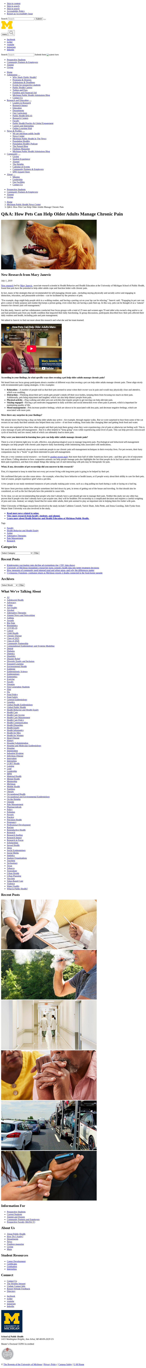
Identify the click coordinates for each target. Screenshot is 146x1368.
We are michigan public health (26, 133)
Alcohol (10, 610)
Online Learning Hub (22, 128)
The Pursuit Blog (20, 146)
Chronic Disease (14, 636)
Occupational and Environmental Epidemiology (28, 797)
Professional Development (19, 825)
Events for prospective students (26, 85)
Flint (9, 689)
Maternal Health (14, 776)
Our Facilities (19, 182)
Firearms (11, 684)
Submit (39, 19)
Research (11, 541)
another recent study (59, 457)
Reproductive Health (16, 830)
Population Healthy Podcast (25, 144)
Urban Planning (14, 876)
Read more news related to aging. (23, 513)
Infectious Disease (15, 756)
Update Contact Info (16, 1286)
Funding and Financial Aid (25, 92)
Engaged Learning (15, 664)
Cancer (10, 630)
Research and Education (18, 100)
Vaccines (11, 878)
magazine (15, 1244)
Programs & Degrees (22, 80)
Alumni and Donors (16, 1217)
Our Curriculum (20, 113)
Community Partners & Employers (22, 62)
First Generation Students (18, 687)
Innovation (12, 758)
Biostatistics (12, 625)
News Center (18, 136)
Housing (11, 748)
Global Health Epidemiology (20, 705)
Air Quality (12, 607)
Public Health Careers (22, 87)
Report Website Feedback (18, 1289)
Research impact (14, 837)
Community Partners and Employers (23, 1219)
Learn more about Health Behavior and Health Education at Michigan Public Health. (48, 518)
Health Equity (13, 728)
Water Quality (13, 886)
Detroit (10, 648)
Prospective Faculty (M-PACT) (21, 1222)
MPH (9, 774)
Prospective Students (16, 59)
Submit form (40, 54)
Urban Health (13, 873)
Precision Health (14, 820)
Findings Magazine (21, 149)
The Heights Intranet (16, 1283)
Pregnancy (11, 822)
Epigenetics (12, 676)
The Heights (18, 164)
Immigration (12, 751)
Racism (10, 827)
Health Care (12, 712)
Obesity (10, 791)
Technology (12, 863)
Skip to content (13, 3)
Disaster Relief (13, 659)
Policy (10, 809)
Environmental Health (17, 666)
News (9, 1241)
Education (17, 108)
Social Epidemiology (16, 850)
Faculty (16, 121)
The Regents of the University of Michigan (22, 1364)
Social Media (13, 853)
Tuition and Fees (20, 90)
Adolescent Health (15, 600)
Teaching (11, 860)
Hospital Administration (17, 743)
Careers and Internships (23, 126)
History (10, 740)
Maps (9, 1249)
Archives (7, 579)
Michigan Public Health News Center (24, 204)
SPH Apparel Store (21, 172)
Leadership (18, 179)
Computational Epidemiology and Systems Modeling (30, 646)
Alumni (10, 65)
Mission (16, 177)
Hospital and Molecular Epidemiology (24, 745)
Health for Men (14, 733)
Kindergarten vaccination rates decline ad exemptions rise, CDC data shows (41, 565)
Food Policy (12, 694)
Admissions (12, 75)
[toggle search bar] (11, 33)
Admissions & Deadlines (24, 82)
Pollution (11, 812)
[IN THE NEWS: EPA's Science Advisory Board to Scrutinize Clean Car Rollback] (49, 1149)
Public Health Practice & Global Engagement (33, 123)
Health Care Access (16, 715)
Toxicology (12, 871)
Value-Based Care (15, 881)
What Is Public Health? (17, 888)
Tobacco (11, 868)
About (10, 174)
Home (9, 72)
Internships (12, 761)
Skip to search (13, 6)
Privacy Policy (50, 1364)
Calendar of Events (21, 167)
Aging (10, 533)
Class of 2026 (13, 641)
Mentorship (12, 781)
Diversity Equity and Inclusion (20, 661)
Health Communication (17, 722)
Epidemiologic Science (17, 671)
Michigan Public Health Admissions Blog (31, 95)
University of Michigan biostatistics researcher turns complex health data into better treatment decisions (53, 568)
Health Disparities (15, 725)
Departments (18, 110)
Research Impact (20, 105)
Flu (8, 692)
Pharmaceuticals (14, 807)
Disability (11, 656)
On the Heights (14, 799)
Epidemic (11, 669)
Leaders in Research (22, 103)
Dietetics (11, 653)
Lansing (10, 766)
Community (12, 154)
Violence (11, 883)
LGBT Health (13, 763)
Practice (10, 817)
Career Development (16, 1261)
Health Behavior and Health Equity (23, 530)
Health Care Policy (15, 720)
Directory (11, 1291)
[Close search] (44, 19)
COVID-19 (12, 628)
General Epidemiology (17, 699)
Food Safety (12, 697)
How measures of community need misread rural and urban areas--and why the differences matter (50, 570)
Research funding (15, 835)
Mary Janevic (26, 285)
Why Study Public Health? (25, 77)
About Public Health (16, 1234)
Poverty (10, 814)
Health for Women (15, 735)
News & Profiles (14, 131)
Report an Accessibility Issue (20, 13)
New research (7, 285)
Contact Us (18, 98)
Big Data (11, 623)
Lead (9, 768)
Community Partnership (17, 643)
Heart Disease (13, 738)
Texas (9, 865)
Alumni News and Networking (21, 615)
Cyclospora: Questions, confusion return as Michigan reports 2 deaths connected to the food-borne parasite (55, 573)
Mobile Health (13, 786)
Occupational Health (16, 794)
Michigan (11, 784)
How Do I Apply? (15, 1236)
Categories (9, 547)
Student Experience (21, 159)
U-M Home (79, 1364)
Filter (36, 553)
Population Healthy (21, 141)
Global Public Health (16, 707)
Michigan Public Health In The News (29, 138)
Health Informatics (15, 730)
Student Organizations (17, 858)
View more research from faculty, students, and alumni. (33, 516)
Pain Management (15, 538)
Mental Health (13, 779)
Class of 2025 (13, 638)
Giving (10, 67)
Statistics (11, 855)
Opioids (10, 802)
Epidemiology (13, 674)
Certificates (12, 1264)
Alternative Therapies (16, 535)
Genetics (11, 702)
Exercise (11, 679)
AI (8, 597)
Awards (10, 620)
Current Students (14, 1214)
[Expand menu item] (19, 75)
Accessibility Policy (16, 11)
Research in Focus (15, 840)
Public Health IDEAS (22, 115)
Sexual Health (13, 845)
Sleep (9, 848)
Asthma (10, 618)
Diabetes (11, 651)
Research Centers (20, 118)
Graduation (12, 1266)
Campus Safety (65, 1364)
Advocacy (11, 602)
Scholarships (12, 842)
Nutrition (11, 789)
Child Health (12, 633)
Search (4, 18)
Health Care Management (18, 717)
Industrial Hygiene (15, 753)
